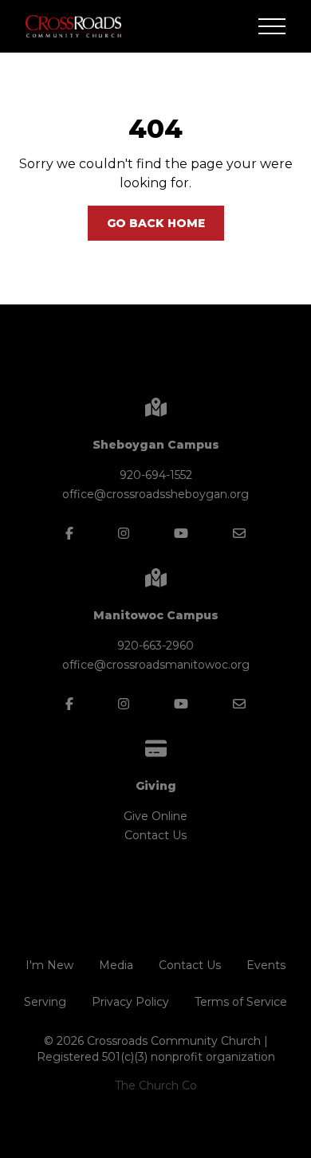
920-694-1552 (156, 475)
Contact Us (155, 835)
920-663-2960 (155, 645)
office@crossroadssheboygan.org (155, 494)
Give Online (155, 816)
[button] (271, 26)
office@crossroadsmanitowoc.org (156, 665)
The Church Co (156, 1085)
